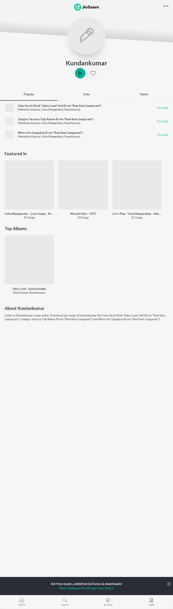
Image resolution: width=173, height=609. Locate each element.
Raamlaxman (72, 109)
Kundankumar (86, 63)
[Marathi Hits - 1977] (83, 184)
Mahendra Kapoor (29, 109)
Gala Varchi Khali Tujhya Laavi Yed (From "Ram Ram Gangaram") (59, 105)
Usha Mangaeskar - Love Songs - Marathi (29, 213)
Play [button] (80, 73)
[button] (93, 73)
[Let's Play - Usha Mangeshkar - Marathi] (137, 184)
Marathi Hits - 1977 (83, 213)
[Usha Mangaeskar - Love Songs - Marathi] (29, 184)
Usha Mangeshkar (52, 109)
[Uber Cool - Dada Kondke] (29, 259)
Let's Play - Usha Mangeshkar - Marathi (137, 213)
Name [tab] (144, 94)
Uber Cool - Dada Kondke (29, 288)
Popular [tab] (29, 94)
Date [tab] (86, 94)
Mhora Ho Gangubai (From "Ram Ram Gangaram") (50, 132)
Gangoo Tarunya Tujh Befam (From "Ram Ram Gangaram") (55, 119)
